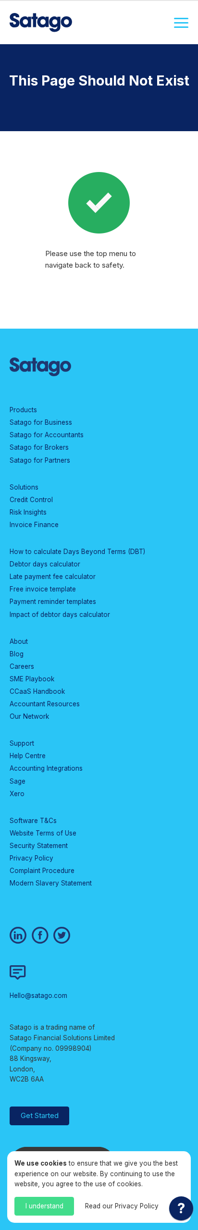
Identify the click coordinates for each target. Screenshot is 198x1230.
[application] (181, 1211)
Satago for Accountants (47, 435)
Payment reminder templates (53, 601)
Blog (17, 654)
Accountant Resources (45, 704)
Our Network (29, 716)
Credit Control (31, 500)
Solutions (24, 487)
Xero (17, 794)
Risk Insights (28, 512)
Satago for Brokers (39, 447)
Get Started (40, 1115)
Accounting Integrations (46, 768)
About (19, 641)
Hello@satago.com (38, 995)
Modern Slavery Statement (51, 883)
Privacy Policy (31, 858)
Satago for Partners (40, 460)
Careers (22, 666)
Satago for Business (41, 422)
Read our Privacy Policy (122, 1206)
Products (23, 410)
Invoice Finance (34, 525)
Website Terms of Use (43, 833)
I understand (44, 1206)
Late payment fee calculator (53, 576)
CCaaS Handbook (37, 691)
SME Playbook (32, 679)
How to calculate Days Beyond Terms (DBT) (77, 551)
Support (22, 743)
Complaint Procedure (42, 870)
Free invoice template (43, 589)
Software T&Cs (33, 820)
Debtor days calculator (45, 564)
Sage (17, 781)
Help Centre (28, 756)
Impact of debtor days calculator (60, 614)
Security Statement (39, 845)
